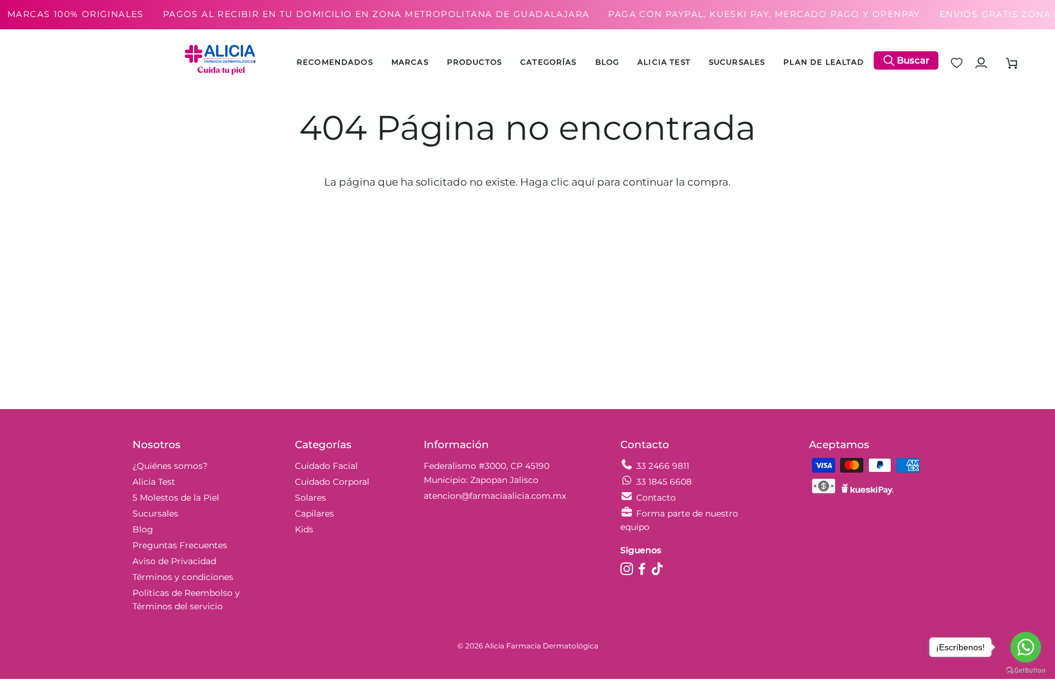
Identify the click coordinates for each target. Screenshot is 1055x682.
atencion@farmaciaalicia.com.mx (495, 495)
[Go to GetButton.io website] (1025, 670)
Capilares (314, 513)
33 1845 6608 (664, 481)
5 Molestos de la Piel (175, 497)
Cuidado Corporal (332, 481)
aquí (583, 182)
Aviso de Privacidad (174, 561)
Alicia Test (153, 481)
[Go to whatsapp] (1025, 647)
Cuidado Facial (326, 465)
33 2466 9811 (662, 465)
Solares (310, 497)
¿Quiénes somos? (170, 465)
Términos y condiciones (182, 576)
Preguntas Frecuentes (179, 545)
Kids (304, 529)
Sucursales (155, 513)
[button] (474, 62)
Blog (142, 529)
